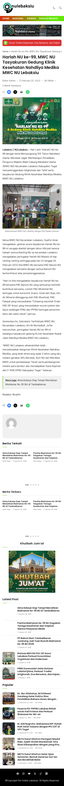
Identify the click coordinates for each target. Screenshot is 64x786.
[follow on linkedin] (46, 773)
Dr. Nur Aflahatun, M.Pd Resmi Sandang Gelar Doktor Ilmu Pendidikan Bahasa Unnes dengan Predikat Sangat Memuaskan (36, 698)
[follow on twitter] (35, 773)
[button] (54, 7)
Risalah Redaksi (48, 18)
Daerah (31, 18)
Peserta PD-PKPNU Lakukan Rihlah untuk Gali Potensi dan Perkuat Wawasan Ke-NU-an (36, 711)
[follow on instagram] (23, 773)
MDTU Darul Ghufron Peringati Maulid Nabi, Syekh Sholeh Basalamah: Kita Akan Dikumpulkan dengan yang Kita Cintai (38, 743)
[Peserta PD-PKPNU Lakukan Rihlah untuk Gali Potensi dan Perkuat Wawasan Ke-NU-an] (8, 717)
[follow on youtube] (29, 773)
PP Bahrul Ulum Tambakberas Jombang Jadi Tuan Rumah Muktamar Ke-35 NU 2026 (39, 641)
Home (5, 18)
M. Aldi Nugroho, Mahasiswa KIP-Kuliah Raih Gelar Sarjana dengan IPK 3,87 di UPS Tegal (39, 726)
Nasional (18, 18)
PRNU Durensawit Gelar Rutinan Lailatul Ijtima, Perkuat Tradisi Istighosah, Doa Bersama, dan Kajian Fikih (38, 673)
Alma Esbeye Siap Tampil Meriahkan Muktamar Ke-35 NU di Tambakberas (16, 455)
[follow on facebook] (17, 773)
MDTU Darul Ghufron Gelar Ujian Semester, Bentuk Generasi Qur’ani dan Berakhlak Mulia (37, 757)
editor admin (9, 80)
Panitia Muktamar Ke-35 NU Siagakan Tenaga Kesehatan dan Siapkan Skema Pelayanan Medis (47, 457)
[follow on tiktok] (40, 773)
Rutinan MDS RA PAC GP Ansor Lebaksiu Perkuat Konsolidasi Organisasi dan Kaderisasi (34, 656)
